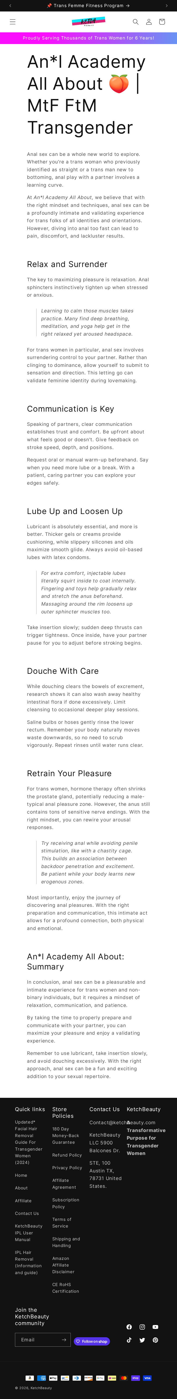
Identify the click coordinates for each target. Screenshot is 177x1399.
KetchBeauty (41, 1388)
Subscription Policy (66, 1203)
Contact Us (27, 1213)
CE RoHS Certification (65, 1288)
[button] (12, 21)
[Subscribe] (64, 1340)
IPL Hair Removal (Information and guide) (28, 1262)
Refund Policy (67, 1154)
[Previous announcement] (10, 6)
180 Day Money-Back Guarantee (65, 1135)
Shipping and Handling (66, 1242)
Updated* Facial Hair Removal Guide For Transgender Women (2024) (29, 1142)
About (21, 1187)
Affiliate (23, 1200)
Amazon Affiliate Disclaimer (63, 1265)
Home (21, 1175)
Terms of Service (62, 1222)
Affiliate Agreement (64, 1183)
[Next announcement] (167, 6)
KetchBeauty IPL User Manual (29, 1232)
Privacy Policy (67, 1167)
